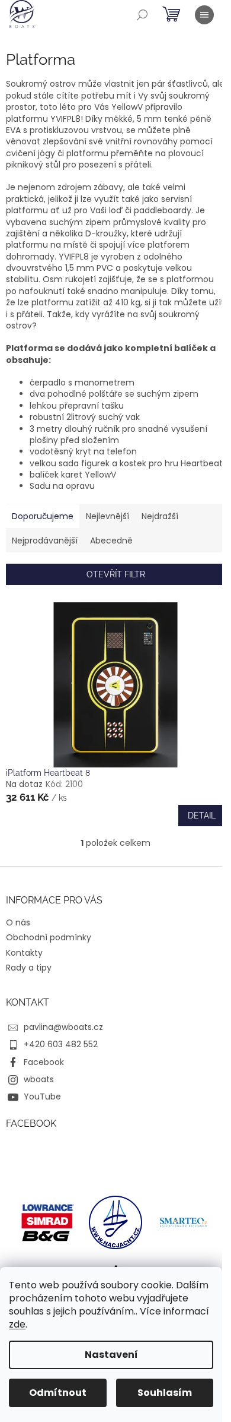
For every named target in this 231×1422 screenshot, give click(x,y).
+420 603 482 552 (61, 1044)
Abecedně (111, 540)
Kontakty (24, 953)
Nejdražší (160, 516)
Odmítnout (57, 1392)
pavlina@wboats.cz (63, 1027)
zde (17, 1324)
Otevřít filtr (115, 574)
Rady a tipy (29, 968)
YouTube (42, 1096)
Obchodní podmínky (48, 937)
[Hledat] (142, 15)
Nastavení (111, 1354)
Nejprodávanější (45, 540)
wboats (39, 1079)
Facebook (44, 1062)
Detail (202, 815)
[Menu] (204, 15)
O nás (18, 922)
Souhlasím (164, 1392)
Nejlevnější (107, 516)
